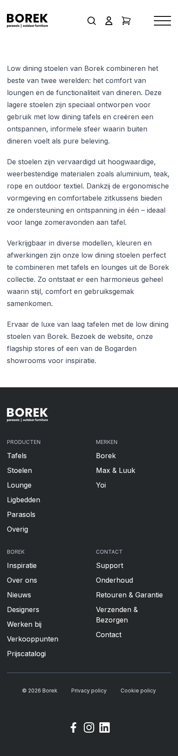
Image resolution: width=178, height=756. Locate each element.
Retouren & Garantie (129, 594)
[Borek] (27, 415)
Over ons (22, 580)
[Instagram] (89, 728)
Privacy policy (89, 690)
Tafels (17, 455)
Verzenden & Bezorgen (117, 614)
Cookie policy (138, 690)
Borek (106, 455)
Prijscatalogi (26, 653)
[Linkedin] (104, 728)
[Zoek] (91, 21)
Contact (108, 634)
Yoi (101, 485)
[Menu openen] (162, 21)
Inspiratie (22, 565)
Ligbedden (23, 499)
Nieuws (19, 594)
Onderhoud (114, 580)
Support (109, 565)
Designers (23, 609)
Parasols (21, 514)
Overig (17, 529)
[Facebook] (73, 728)
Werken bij (24, 624)
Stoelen (19, 470)
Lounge (19, 485)
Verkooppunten (32, 639)
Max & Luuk (115, 470)
